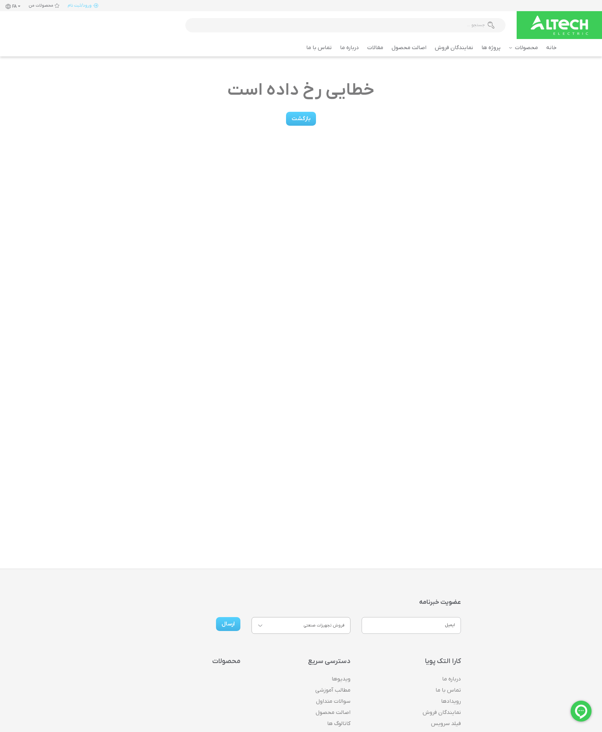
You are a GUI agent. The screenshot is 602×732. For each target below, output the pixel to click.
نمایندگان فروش (454, 47)
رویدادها (451, 701)
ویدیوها (341, 679)
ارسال (228, 624)
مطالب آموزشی (332, 690)
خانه (551, 47)
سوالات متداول (333, 701)
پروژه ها (491, 47)
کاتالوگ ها (338, 723)
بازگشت (301, 118)
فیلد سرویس (446, 723)
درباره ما (349, 47)
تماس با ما (319, 47)
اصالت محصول (409, 47)
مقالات (375, 47)
